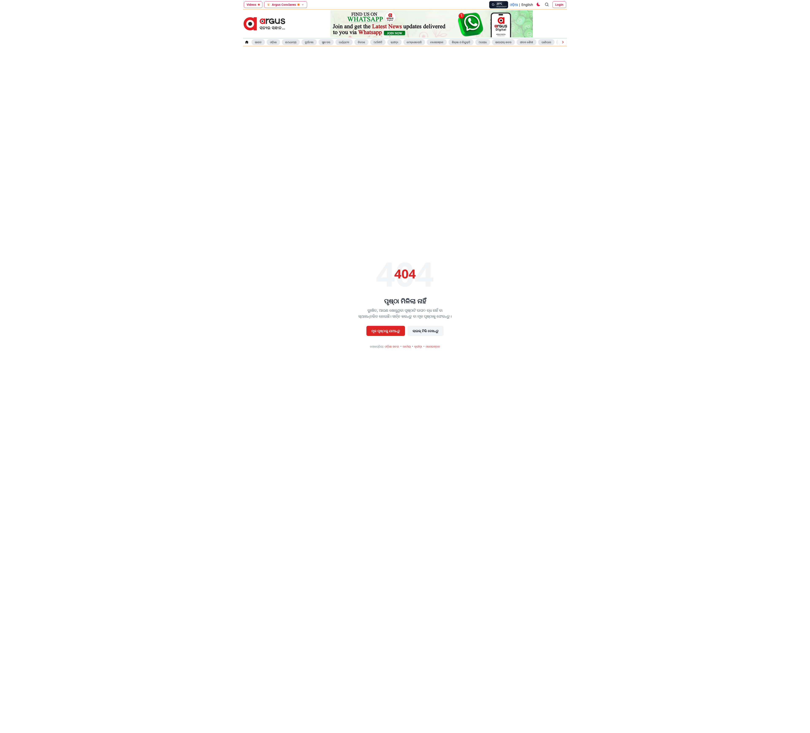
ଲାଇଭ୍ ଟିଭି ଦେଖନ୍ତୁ (426, 331)
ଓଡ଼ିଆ (514, 4)
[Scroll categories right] (563, 42)
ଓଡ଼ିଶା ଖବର (392, 346)
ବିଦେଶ (361, 42)
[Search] (547, 4)
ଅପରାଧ (483, 42)
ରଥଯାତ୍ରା (290, 42)
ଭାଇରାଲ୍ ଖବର (503, 42)
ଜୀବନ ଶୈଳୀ (526, 42)
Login (559, 5)
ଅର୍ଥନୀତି (378, 42)
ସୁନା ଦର (326, 42)
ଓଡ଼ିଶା (273, 42)
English (527, 4)
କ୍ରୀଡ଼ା (394, 42)
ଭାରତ (258, 42)
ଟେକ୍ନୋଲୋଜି (414, 42)
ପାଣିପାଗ (546, 42)
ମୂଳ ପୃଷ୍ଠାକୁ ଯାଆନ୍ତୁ (385, 331)
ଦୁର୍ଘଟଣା (309, 42)
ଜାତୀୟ (407, 346)
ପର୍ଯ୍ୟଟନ (344, 42)
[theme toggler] (538, 4)
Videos (251, 5)
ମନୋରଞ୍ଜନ (436, 42)
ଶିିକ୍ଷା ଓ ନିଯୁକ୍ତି (461, 42)
